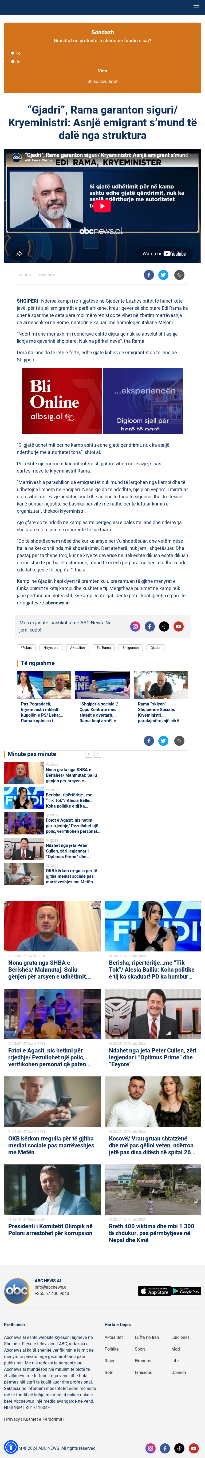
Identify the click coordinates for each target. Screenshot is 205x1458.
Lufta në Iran (147, 1337)
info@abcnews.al (51, 1287)
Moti (175, 1349)
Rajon (110, 1361)
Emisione (143, 1372)
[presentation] (89, 755)
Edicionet (180, 1337)
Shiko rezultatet (102, 81)
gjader (155, 647)
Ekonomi (143, 1361)
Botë (109, 1372)
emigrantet (131, 647)
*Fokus (26, 647)
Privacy (13, 1419)
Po (18, 53)
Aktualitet (77, 647)
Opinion (178, 1372)
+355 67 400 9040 (52, 1293)
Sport (140, 1349)
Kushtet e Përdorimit (42, 1419)
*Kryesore (51, 647)
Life (175, 1361)
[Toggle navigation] (196, 7)
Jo (17, 62)
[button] (11, 1447)
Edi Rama (104, 647)
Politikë (112, 1349)
